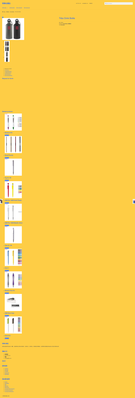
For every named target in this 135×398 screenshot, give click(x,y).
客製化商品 (7, 387)
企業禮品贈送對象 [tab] (8, 71)
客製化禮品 (6, 3)
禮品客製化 (7, 383)
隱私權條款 (7, 374)
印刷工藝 (6, 370)
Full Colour (63, 24)
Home (4, 11)
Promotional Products (9, 390)
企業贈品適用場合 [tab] (8, 72)
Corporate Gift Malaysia (9, 391)
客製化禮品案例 (19, 7)
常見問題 (6, 371)
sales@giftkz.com (85, 3)
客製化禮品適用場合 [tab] (8, 75)
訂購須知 (6, 368)
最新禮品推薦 (12, 7)
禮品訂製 (6, 386)
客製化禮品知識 (27, 7)
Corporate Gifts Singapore (10, 388)
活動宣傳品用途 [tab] (8, 74)
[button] (2, 17)
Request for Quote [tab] (8, 68)
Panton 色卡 (7, 372)
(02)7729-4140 (78, 3)
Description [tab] (7, 70)
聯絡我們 (90, 3)
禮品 (5, 384)
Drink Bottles (12, 11)
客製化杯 (7, 11)
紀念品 (6, 382)
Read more (7, 135)
